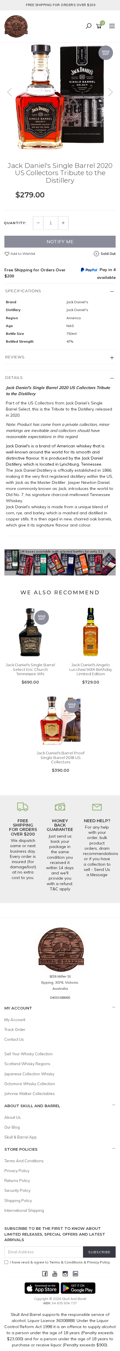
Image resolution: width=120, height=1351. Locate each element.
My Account (14, 1019)
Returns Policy (17, 1180)
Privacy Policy (16, 1170)
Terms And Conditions (24, 1160)
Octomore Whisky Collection (29, 1083)
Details (14, 377)
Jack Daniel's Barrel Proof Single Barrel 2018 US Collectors (60, 757)
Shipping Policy (18, 1200)
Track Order (14, 1029)
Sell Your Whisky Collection (28, 1054)
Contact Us (14, 1039)
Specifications (23, 290)
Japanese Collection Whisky (29, 1074)
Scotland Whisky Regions (27, 1063)
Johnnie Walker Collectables (29, 1093)
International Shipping (24, 1210)
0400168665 (60, 997)
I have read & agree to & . (60, 1262)
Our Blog (12, 1127)
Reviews (15, 357)
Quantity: (15, 223)
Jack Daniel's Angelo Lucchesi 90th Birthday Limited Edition (90, 669)
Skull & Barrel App (20, 1137)
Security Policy (17, 1190)
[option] (60, 98)
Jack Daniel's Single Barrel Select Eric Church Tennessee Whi (30, 669)
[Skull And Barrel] (17, 26)
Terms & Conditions (66, 1262)
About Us (12, 1117)
